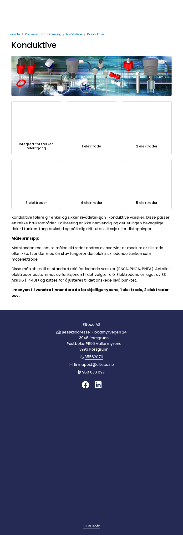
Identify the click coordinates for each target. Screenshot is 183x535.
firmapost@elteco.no (94, 364)
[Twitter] (85, 385)
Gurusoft (91, 526)
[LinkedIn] (98, 385)
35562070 (94, 357)
